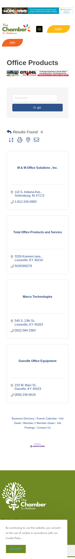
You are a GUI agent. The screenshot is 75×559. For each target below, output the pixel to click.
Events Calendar (47, 418)
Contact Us (44, 427)
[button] (39, 29)
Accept (16, 549)
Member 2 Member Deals (38, 423)
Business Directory (23, 418)
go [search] (39, 107)
